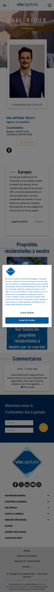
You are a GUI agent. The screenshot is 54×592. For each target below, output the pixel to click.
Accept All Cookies (27, 320)
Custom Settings (27, 313)
